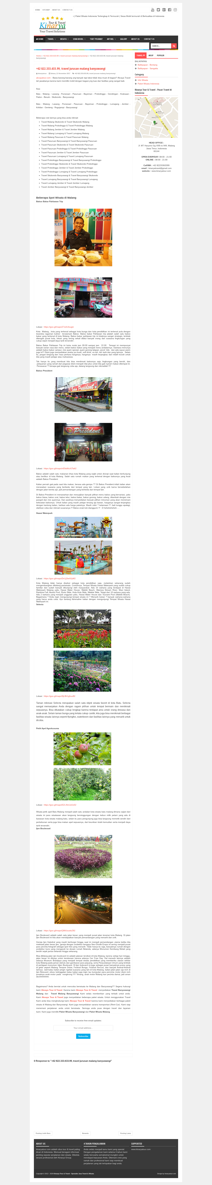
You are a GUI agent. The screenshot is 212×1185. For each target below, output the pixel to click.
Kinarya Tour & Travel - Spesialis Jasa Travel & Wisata (74, 1173)
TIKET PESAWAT (96, 39)
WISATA (63, 39)
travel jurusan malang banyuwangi (102, 73)
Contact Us (67, 9)
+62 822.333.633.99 (81, 73)
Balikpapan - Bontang (147, 65)
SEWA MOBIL (78, 39)
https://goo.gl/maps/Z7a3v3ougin (59, 327)
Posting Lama (125, 1133)
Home (37, 9)
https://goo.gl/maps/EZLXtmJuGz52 (60, 805)
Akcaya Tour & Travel (51, 990)
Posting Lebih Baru (43, 1133)
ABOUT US (135, 39)
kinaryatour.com (170, 1173)
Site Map (46, 9)
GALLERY (123, 39)
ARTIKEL (110, 39)
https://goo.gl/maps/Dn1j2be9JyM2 (60, 578)
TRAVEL (51, 39)
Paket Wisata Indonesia (148, 84)
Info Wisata (143, 80)
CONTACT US (149, 39)
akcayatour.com (43, 78)
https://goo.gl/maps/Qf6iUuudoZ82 (59, 930)
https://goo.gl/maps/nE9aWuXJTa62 (60, 468)
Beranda (85, 1133)
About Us (56, 9)
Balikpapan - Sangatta (148, 68)
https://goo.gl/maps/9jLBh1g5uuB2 (59, 696)
